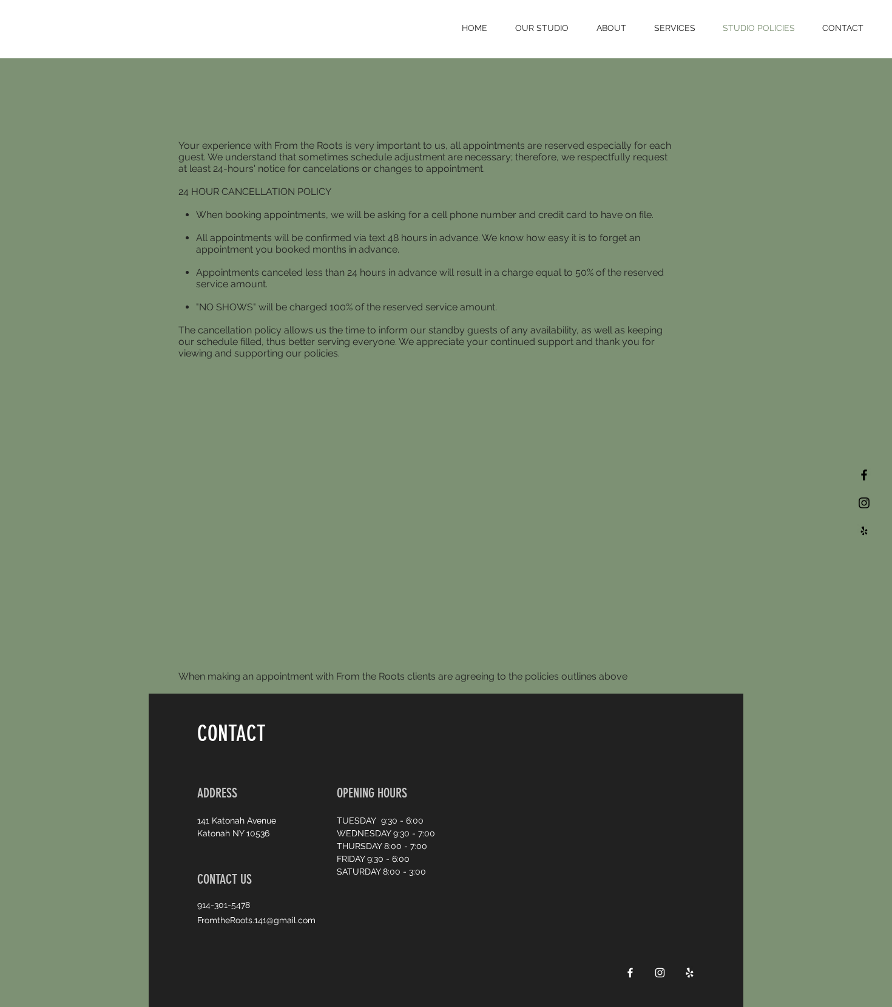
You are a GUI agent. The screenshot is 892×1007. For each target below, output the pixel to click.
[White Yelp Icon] (689, 972)
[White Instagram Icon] (660, 972)
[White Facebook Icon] (630, 972)
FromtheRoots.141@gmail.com (256, 920)
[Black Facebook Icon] (864, 475)
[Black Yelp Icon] (864, 531)
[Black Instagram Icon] (864, 503)
